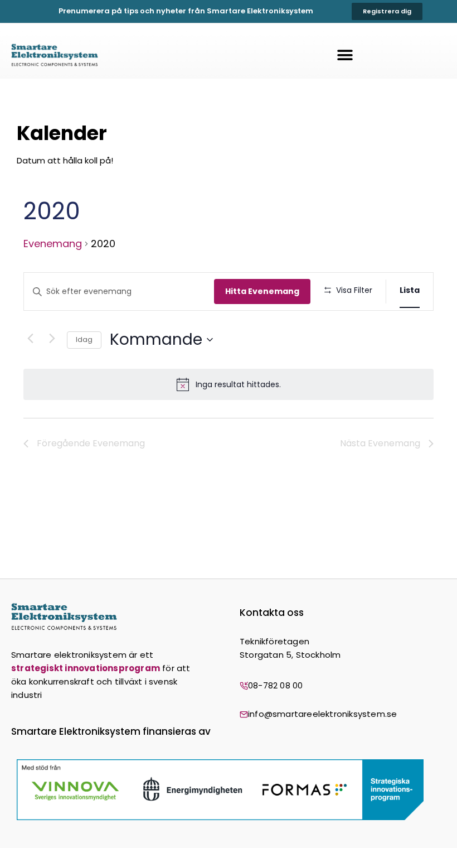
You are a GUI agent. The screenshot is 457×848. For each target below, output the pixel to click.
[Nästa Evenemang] (52, 338)
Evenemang (52, 243)
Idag (84, 339)
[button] (345, 55)
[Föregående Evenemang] (30, 338)
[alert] (228, 384)
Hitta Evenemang (262, 291)
